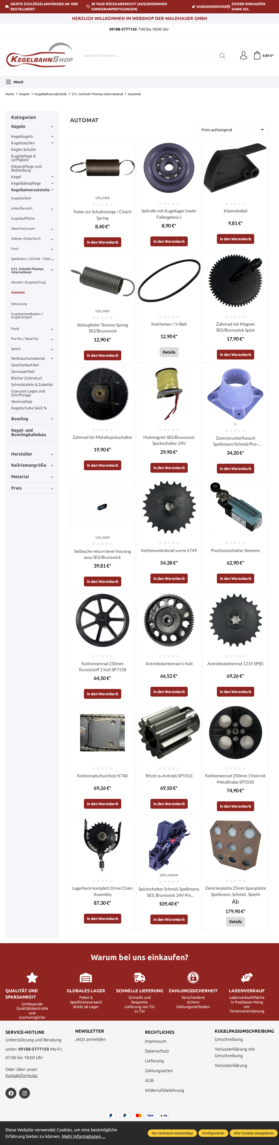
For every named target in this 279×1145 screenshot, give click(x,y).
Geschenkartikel (25, 365)
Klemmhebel (235, 210)
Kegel (16, 177)
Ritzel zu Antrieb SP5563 (169, 775)
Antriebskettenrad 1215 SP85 (235, 663)
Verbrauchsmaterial (28, 358)
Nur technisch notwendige (172, 1133)
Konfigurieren (213, 1133)
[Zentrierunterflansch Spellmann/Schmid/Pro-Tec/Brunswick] (235, 394)
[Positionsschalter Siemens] (235, 507)
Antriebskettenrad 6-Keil (169, 663)
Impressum (155, 1041)
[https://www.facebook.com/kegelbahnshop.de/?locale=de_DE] (10, 1093)
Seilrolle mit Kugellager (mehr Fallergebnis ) (168, 213)
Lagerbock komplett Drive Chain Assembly (102, 891)
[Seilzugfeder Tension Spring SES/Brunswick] (102, 280)
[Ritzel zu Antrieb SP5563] (169, 732)
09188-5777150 (33, 1049)
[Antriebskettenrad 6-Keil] (169, 620)
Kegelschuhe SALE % (29, 408)
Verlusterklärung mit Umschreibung (235, 1052)
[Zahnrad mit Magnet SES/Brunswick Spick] (235, 280)
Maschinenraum (23, 228)
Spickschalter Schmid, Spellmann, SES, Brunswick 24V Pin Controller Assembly (169, 892)
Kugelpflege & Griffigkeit (23, 158)
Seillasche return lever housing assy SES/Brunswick (102, 554)
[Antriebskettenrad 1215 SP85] (235, 620)
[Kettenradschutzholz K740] (102, 732)
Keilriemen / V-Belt (169, 323)
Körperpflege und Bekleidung (26, 168)
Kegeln (18, 126)
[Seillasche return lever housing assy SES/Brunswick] (102, 507)
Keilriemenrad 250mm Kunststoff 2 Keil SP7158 (102, 666)
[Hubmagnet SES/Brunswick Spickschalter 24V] (169, 394)
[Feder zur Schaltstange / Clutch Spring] (102, 167)
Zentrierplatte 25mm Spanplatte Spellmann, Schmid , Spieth (235, 891)
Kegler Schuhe (23, 149)
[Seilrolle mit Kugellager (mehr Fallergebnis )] (169, 167)
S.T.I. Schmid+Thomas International (27, 270)
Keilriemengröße (28, 465)
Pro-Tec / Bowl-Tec (25, 338)
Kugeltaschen (23, 143)
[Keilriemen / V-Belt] (169, 280)
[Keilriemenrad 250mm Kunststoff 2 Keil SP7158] (102, 620)
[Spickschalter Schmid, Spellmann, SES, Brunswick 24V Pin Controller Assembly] (169, 845)
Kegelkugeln (22, 136)
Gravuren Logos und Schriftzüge (28, 393)
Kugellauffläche (23, 218)
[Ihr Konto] (243, 55)
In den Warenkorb (102, 242)
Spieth (16, 348)
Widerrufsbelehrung (164, 1090)
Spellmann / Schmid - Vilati (30, 258)
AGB (149, 1080)
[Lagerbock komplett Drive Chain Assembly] (102, 845)
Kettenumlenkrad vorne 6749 (169, 550)
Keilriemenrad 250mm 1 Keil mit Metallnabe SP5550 (235, 778)
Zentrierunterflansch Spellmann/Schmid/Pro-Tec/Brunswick (235, 441)
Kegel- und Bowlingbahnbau (28, 432)
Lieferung (154, 1061)
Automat (18, 292)
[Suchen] (222, 55)
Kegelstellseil (21, 198)
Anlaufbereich (21, 208)
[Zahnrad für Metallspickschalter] (102, 394)
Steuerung (19, 303)
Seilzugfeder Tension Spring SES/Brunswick (102, 327)
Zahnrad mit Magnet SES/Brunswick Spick (235, 326)
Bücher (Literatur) (26, 378)
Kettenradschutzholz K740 (102, 775)
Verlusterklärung (231, 1065)
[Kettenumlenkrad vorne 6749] (169, 507)
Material (20, 476)
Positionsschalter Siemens (235, 550)
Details (169, 352)
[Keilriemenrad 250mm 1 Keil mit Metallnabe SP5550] (235, 732)
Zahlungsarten (159, 1070)
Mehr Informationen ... (83, 1136)
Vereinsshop (21, 401)
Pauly (15, 328)
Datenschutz (157, 1051)
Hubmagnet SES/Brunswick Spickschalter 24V (169, 440)
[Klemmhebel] (235, 167)
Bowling (19, 418)
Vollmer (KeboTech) (26, 238)
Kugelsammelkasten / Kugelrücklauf (27, 315)
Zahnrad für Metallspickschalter (102, 437)
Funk (14, 248)
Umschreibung (229, 1039)
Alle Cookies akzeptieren (254, 1133)
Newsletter (89, 1031)
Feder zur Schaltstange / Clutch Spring (103, 214)
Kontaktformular (21, 1075)
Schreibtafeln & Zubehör (32, 384)
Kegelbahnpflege (26, 183)
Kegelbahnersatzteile (30, 190)
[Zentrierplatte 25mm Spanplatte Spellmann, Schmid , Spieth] (235, 845)
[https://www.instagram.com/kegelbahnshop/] (24, 1093)
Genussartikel (23, 371)
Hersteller (21, 454)
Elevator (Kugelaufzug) (28, 282)
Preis (16, 488)
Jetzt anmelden (90, 1039)
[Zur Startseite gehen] (39, 55)
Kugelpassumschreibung (244, 1031)
